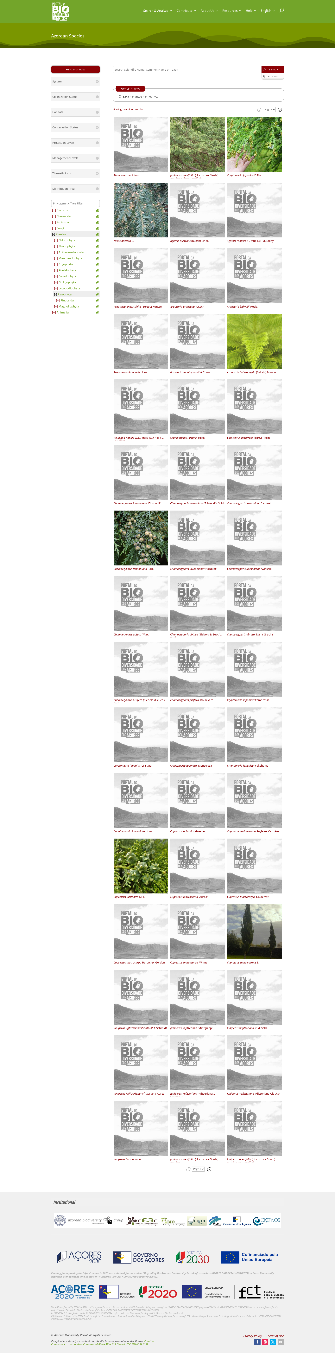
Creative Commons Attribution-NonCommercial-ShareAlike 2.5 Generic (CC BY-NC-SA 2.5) (102, 1342)
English (266, 11)
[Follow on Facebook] (257, 1342)
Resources (230, 11)
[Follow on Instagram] (265, 1342)
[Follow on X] (273, 1342)
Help (249, 11)
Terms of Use (275, 1336)
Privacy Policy (252, 1336)
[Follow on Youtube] (281, 1342)
